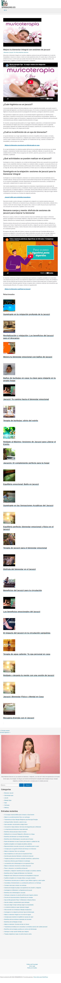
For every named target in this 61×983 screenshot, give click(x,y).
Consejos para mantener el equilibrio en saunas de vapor (18, 917)
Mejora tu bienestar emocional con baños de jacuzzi (17, 865)
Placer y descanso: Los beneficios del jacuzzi (15, 868)
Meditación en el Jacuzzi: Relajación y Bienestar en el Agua (19, 834)
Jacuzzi (6, 797)
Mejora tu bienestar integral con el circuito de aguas (17, 914)
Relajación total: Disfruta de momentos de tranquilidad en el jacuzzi (21, 875)
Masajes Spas (7, 800)
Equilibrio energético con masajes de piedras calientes (18, 844)
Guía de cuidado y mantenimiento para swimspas (16, 902)
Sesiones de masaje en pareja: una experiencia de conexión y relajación (22, 887)
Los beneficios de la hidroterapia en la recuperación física (19, 863)
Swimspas (6, 805)
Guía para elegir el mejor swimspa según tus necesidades (19, 904)
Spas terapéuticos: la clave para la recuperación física (18, 853)
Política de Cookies (32, 968)
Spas (5, 802)
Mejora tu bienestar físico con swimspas (14, 851)
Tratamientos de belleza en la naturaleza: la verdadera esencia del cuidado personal (25, 926)
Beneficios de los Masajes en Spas (13, 921)
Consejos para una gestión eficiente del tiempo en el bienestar (20, 848)
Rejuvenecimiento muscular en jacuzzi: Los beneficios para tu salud (21, 846)
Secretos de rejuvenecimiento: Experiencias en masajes (18, 897)
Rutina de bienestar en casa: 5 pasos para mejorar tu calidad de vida (21, 841)
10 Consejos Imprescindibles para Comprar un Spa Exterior (19, 814)
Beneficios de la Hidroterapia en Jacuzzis (14, 892)
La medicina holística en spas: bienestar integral (16, 907)
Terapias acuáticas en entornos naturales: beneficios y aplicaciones (21, 858)
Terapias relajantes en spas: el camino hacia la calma (18, 934)
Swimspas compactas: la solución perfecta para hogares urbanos (21, 895)
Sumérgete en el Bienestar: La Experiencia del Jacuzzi (18, 890)
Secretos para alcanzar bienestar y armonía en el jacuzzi (18, 856)
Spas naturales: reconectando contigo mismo (15, 824)
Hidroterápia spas (8, 795)
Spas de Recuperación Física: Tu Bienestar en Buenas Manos (20, 900)
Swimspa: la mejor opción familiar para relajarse (16, 931)
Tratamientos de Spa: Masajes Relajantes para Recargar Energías (21, 819)
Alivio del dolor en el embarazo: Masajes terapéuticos (17, 909)
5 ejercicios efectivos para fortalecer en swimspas (17, 861)
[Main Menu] (5, 10)
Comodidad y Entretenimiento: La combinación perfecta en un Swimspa (22, 883)
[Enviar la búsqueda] (21, 785)
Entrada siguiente (5, 732)
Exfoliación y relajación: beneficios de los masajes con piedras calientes (22, 870)
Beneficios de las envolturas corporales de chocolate (17, 919)
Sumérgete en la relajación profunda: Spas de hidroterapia (19, 912)
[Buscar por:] (12, 785)
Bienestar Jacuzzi (8, 52)
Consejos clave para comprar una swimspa (15, 885)
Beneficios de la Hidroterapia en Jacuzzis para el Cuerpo (18, 839)
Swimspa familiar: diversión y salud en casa (15, 822)
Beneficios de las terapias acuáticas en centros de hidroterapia (20, 929)
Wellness (6, 807)
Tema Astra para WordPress (41, 977)
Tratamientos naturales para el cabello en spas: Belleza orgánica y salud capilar (24, 880)
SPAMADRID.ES (8, 7)
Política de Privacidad (32, 964)
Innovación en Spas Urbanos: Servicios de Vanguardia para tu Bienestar (22, 826)
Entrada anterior (5, 730)
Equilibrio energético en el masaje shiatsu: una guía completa (19, 878)
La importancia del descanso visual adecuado (16, 829)
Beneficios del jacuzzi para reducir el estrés (15, 831)
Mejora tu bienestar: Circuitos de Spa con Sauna (16, 924)
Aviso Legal (32, 966)
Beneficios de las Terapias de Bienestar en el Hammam (18, 873)
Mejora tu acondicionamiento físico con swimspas (17, 817)
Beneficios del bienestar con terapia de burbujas (16, 836)
